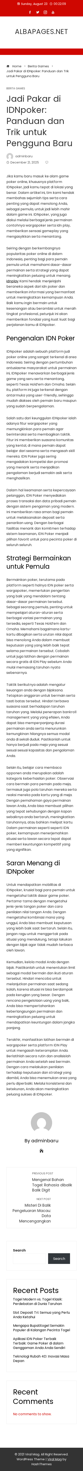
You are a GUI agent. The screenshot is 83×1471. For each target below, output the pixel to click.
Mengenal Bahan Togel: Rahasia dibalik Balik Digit (52, 1182)
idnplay (12, 281)
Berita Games (15, 88)
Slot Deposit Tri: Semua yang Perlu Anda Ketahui (41, 1314)
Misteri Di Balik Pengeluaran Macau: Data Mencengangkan (32, 1210)
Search (19, 1250)
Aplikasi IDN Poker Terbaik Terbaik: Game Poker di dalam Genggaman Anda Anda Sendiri (39, 1343)
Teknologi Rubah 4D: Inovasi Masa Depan (41, 1358)
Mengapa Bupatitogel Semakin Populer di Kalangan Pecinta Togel (41, 1328)
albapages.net (41, 31)
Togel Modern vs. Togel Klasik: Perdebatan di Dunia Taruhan (37, 1301)
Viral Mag (54, 1459)
